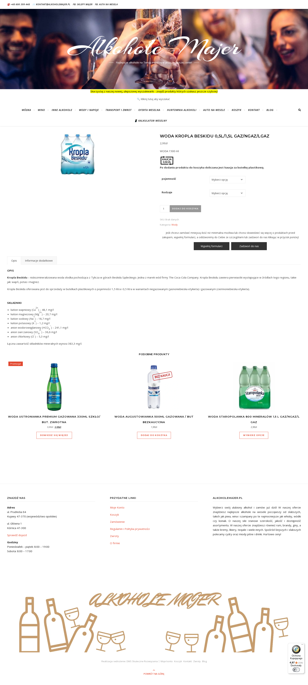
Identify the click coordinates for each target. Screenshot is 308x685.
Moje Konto (117, 507)
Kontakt (254, 110)
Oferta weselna (149, 110)
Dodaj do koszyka (185, 208)
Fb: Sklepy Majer (83, 4)
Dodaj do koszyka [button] (154, 435)
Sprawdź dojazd (17, 535)
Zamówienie (117, 521)
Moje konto (167, 661)
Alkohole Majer (154, 47)
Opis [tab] (14, 260)
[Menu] (302, 645)
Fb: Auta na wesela (106, 4)
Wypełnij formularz (211, 246)
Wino (41, 110)
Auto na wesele (214, 110)
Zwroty (114, 536)
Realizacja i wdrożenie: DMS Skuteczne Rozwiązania (129, 661)
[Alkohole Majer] (154, 614)
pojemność (169, 178)
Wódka (26, 110)
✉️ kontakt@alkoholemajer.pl (51, 4)
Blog (270, 110)
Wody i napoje (89, 110)
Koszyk (236, 110)
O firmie (115, 543)
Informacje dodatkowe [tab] (39, 260)
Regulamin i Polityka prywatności (130, 529)
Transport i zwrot (119, 110)
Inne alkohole (62, 110)
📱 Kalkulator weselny (150, 120)
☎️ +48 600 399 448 (18, 4)
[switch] (296, 670)
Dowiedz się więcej (54, 435)
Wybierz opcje (254, 435)
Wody (174, 224)
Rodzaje (167, 192)
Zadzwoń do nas (249, 246)
